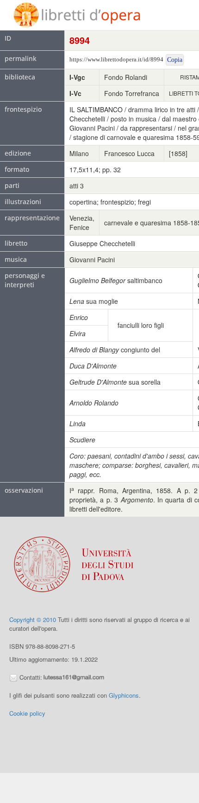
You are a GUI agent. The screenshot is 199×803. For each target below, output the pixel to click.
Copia (174, 59)
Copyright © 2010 (32, 619)
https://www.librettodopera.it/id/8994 (116, 59)
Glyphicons (124, 695)
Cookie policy (27, 713)
